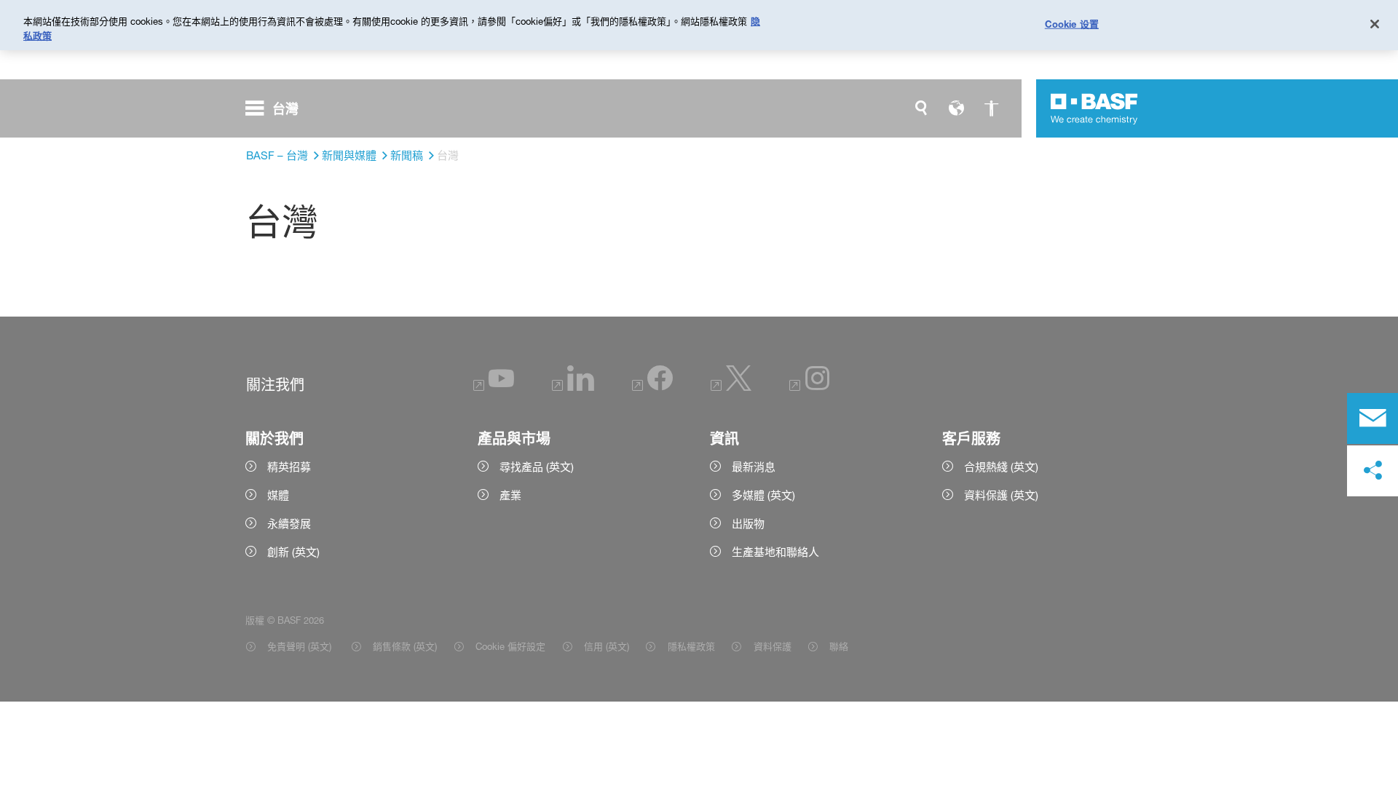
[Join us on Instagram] (810, 386)
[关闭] (1375, 24)
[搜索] (921, 108)
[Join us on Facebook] (652, 386)
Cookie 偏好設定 (510, 646)
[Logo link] (1094, 108)
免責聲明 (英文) (300, 646)
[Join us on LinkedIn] (573, 386)
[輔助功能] (991, 108)
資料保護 (772, 646)
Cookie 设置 (1072, 23)
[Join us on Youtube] (494, 386)
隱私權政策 (691, 646)
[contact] (1372, 418)
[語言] (956, 108)
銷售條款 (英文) (405, 646)
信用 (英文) (606, 646)
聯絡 (838, 646)
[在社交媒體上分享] (1372, 470)
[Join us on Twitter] (731, 386)
